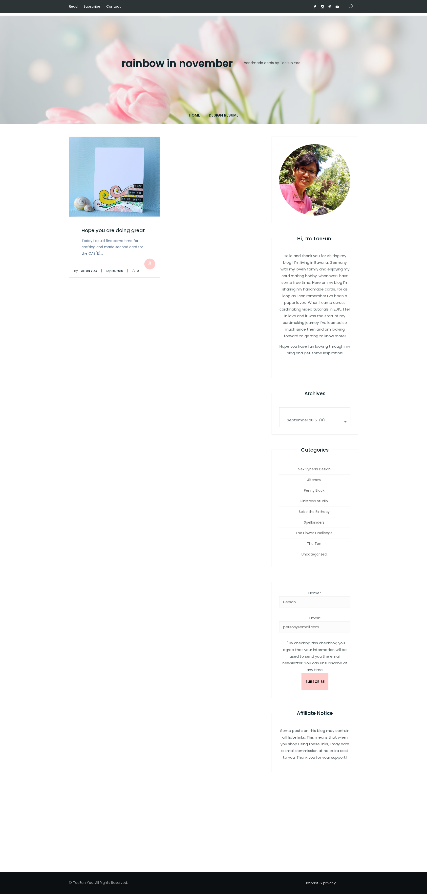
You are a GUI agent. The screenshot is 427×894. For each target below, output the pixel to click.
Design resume (223, 115)
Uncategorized (314, 554)
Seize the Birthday (314, 511)
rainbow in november (177, 64)
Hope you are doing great (113, 230)
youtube (337, 7)
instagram (322, 7)
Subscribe (92, 6)
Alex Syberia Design (314, 469)
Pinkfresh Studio (314, 501)
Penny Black (314, 490)
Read (73, 6)
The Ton (314, 543)
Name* (314, 593)
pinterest (330, 7)
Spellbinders (314, 522)
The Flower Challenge (314, 533)
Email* (314, 618)
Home (194, 115)
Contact (113, 6)
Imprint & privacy (321, 883)
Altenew (314, 479)
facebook (315, 7)
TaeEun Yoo (85, 271)
